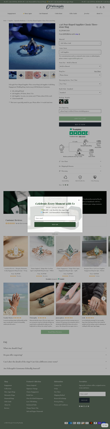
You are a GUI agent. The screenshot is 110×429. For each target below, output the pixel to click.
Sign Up (55, 224)
